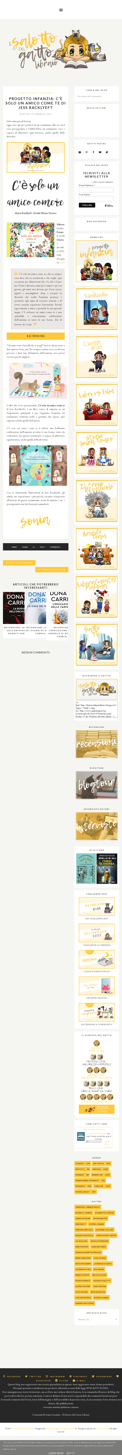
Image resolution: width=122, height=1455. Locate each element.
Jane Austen (99, 1286)
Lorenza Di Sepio (103, 1264)
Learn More (56, 1453)
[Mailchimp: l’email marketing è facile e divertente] (109, 208)
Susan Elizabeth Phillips (88, 1252)
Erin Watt (81, 1224)
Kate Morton (98, 1292)
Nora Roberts (83, 1281)
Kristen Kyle (82, 1247)
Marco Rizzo (82, 1275)
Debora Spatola (84, 1230)
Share (25, 547)
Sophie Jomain (96, 1224)
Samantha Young (85, 1303)
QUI (62, 262)
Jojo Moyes (82, 1292)
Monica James (101, 1298)
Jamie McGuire (83, 1218)
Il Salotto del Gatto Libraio (22, 1428)
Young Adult (83, 1192)
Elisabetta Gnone (104, 1213)
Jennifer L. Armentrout (88, 1207)
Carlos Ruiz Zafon (106, 1235)
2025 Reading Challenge (94, 1129)
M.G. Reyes (99, 1269)
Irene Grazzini (83, 1258)
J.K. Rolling (81, 1241)
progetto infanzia (41, 93)
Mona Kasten (100, 1218)
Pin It (42, 547)
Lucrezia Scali (83, 1269)
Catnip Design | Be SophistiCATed (60, 1428)
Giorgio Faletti (101, 1281)
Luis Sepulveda (83, 1298)
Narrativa (97, 1175)
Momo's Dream (102, 1428)
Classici (80, 1163)
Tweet (14, 547)
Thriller (98, 1186)
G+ (34, 547)
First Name (84, 194)
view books (107, 1147)
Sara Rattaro (99, 1247)
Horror (80, 1175)
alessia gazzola (84, 1235)
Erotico (80, 1169)
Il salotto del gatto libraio (97, 1133)
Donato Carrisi (84, 1213)
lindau (23, 93)
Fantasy (97, 1169)
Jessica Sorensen (99, 1241)
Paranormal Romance (87, 1180)
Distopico (98, 1163)
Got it (71, 1453)
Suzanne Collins (104, 1230)
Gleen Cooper (83, 1286)
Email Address (87, 185)
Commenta (55, 547)
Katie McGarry (83, 1264)
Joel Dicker (100, 1258)
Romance (80, 1186)
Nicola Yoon (99, 1275)
